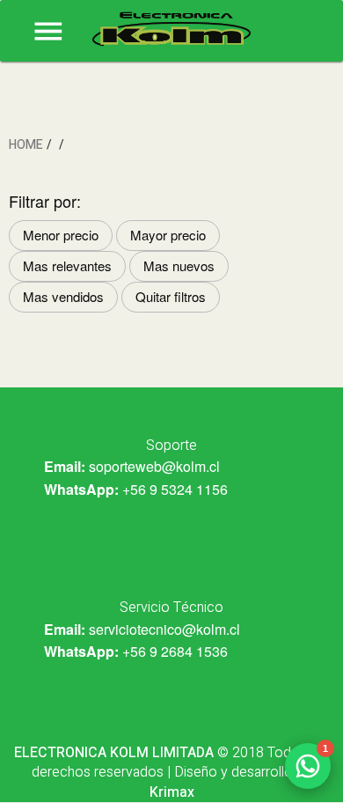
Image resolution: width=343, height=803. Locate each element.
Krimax (172, 792)
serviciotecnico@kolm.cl (164, 629)
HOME (26, 145)
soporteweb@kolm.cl (154, 466)
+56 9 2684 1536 (175, 651)
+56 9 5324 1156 (175, 489)
